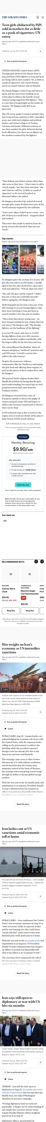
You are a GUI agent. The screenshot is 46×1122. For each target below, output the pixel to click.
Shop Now (11, 611)
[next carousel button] (41, 680)
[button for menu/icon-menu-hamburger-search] (42, 17)
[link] (14, 17)
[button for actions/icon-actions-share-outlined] (40, 51)
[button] (37, 17)
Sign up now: (7, 41)
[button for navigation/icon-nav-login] (37, 17)
